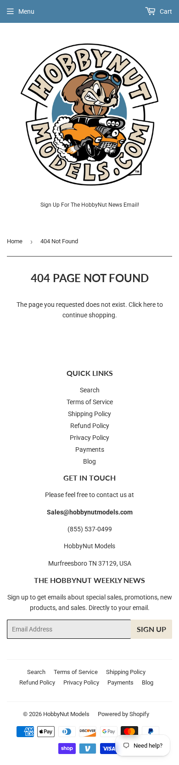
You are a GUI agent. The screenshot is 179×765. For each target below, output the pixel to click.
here (149, 304)
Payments (89, 449)
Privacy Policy (89, 437)
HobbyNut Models (66, 714)
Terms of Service (90, 402)
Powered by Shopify (123, 714)
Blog (89, 461)
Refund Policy (89, 425)
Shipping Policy (89, 413)
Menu (26, 11)
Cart (165, 11)
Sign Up (151, 629)
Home (14, 241)
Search (90, 390)
